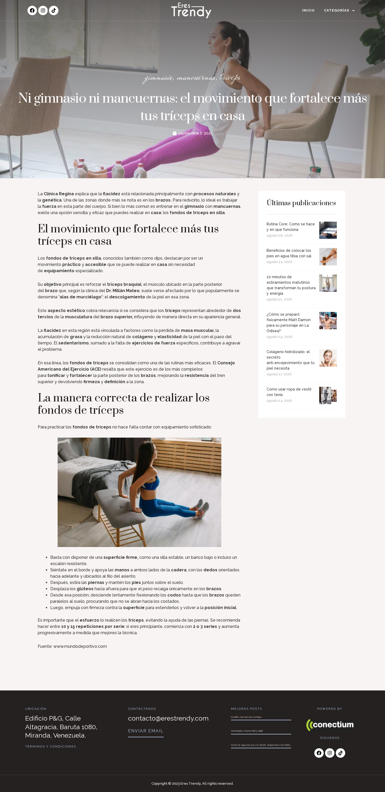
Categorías (336, 10)
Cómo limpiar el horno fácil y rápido (247, 730)
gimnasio (158, 76)
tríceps (230, 76)
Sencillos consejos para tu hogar (246, 717)
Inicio (308, 10)
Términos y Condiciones (50, 746)
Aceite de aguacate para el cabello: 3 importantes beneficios (261, 745)
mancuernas (196, 76)
